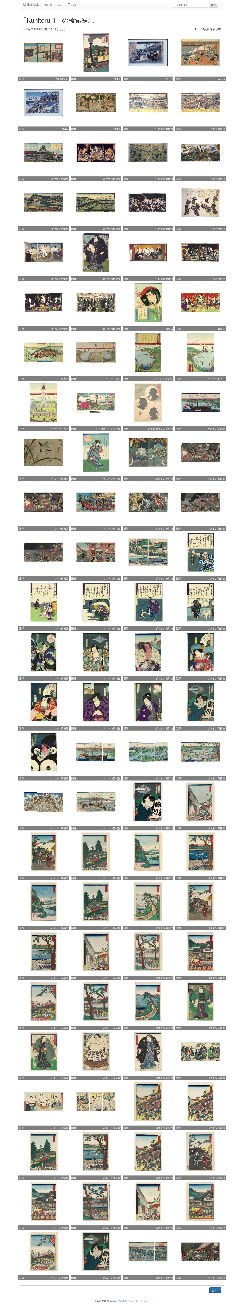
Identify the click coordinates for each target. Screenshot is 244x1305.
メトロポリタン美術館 (108, 428)
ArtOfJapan (62, 79)
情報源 (48, 4)
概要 (59, 4)
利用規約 (122, 1300)
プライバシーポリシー (139, 1300)
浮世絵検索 (31, 4)
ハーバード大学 (112, 378)
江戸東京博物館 (164, 129)
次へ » (215, 1290)
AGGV (117, 79)
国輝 (21, 79)
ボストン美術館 (216, 428)
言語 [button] (73, 4)
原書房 (169, 328)
